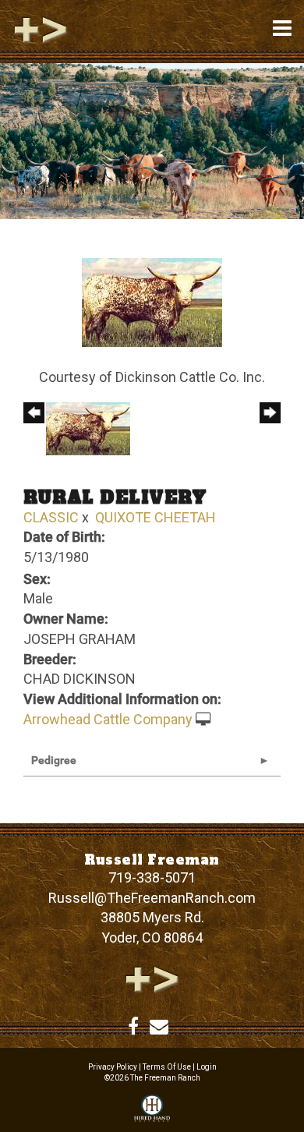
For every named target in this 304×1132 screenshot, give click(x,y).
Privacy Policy (112, 1067)
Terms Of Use (167, 1067)
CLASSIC (51, 517)
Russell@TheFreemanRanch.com (152, 898)
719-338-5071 (152, 877)
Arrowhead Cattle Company (108, 719)
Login (206, 1067)
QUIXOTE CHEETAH (155, 517)
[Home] (152, 978)
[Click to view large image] (152, 301)
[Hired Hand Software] (152, 1109)
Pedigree (53, 760)
